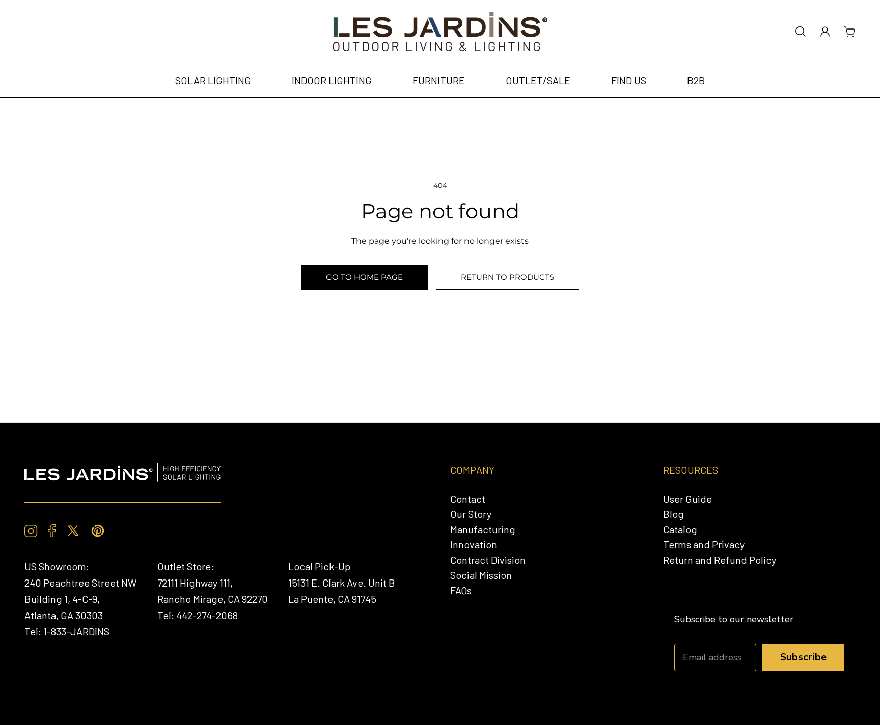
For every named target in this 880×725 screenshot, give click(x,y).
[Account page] (825, 31)
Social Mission (481, 575)
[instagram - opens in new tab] (31, 531)
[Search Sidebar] (800, 31)
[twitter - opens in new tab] (73, 531)
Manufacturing (482, 529)
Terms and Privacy (704, 544)
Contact (467, 498)
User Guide (687, 498)
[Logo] (440, 32)
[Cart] (849, 31)
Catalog (680, 529)
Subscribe (803, 657)
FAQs (461, 590)
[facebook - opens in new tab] (52, 531)
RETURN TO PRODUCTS (507, 277)
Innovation (473, 544)
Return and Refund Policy (719, 560)
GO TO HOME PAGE (364, 277)
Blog (673, 514)
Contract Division (488, 560)
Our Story (470, 514)
